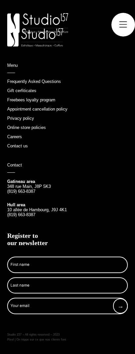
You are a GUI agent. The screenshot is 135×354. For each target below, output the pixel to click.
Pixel (11, 339)
